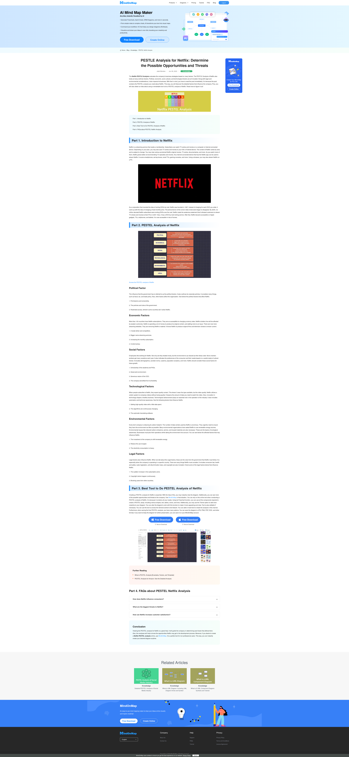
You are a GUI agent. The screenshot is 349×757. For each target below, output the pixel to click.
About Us (162, 737)
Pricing (193, 3)
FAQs (191, 741)
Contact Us (163, 741)
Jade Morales (161, 71)
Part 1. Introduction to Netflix (142, 118)
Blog (214, 3)
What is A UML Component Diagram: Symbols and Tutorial (203, 689)
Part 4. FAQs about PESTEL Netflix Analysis (147, 129)
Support (192, 737)
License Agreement (222, 744)
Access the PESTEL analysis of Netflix (141, 282)
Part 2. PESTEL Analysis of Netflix (144, 122)
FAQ (208, 3)
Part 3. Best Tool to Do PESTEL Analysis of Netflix (149, 126)
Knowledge (134, 50)
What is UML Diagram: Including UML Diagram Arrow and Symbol (174, 689)
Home (123, 50)
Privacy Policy (220, 737)
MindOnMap (172, 497)
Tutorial (201, 3)
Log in (224, 3)
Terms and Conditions (222, 741)
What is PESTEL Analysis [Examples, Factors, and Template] (154, 575)
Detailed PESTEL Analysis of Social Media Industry (146, 689)
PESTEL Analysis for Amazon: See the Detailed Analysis (153, 579)
